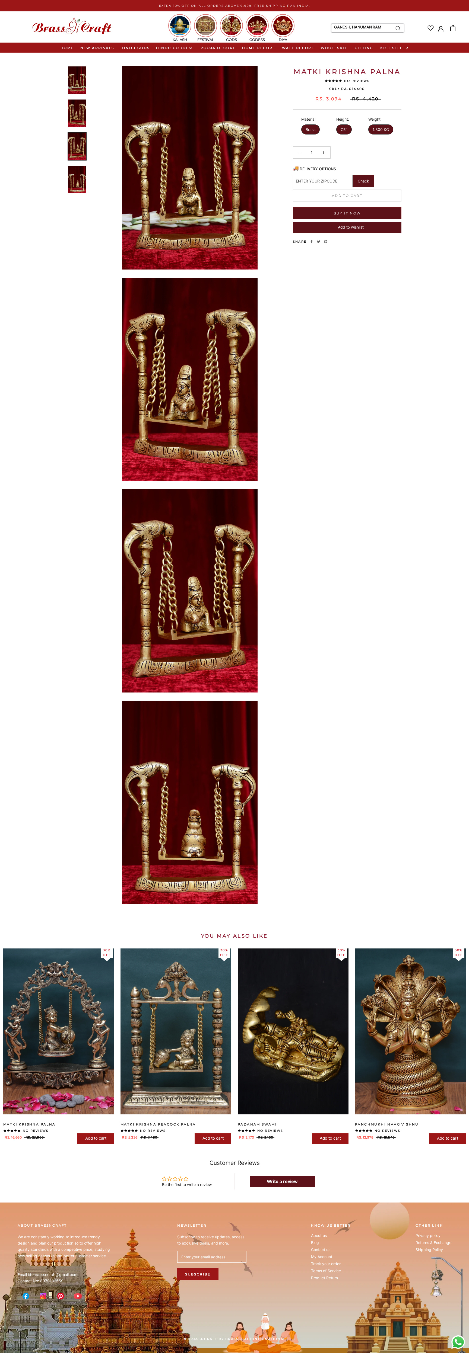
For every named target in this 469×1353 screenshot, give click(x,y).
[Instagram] (43, 1296)
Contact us (320, 1250)
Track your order (326, 1264)
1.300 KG (381, 129)
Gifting (364, 48)
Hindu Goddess (175, 48)
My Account (321, 1257)
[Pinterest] (325, 241)
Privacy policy (428, 1235)
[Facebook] (311, 241)
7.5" (344, 129)
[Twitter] (318, 241)
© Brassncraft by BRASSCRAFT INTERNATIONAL (234, 1339)
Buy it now (347, 213)
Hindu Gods (135, 48)
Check (363, 181)
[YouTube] (78, 1296)
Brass (310, 129)
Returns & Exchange (433, 1243)
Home (67, 48)
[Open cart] (452, 28)
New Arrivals (97, 48)
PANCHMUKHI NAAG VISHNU (387, 1124)
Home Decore (258, 48)
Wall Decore (298, 48)
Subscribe (198, 1274)
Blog (315, 1243)
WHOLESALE (334, 48)
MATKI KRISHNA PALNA (29, 1124)
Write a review (282, 1181)
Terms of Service (326, 1271)
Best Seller (394, 48)
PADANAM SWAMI (257, 1124)
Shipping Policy (429, 1250)
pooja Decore (218, 48)
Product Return (324, 1278)
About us (319, 1235)
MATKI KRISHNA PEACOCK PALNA (158, 1124)
